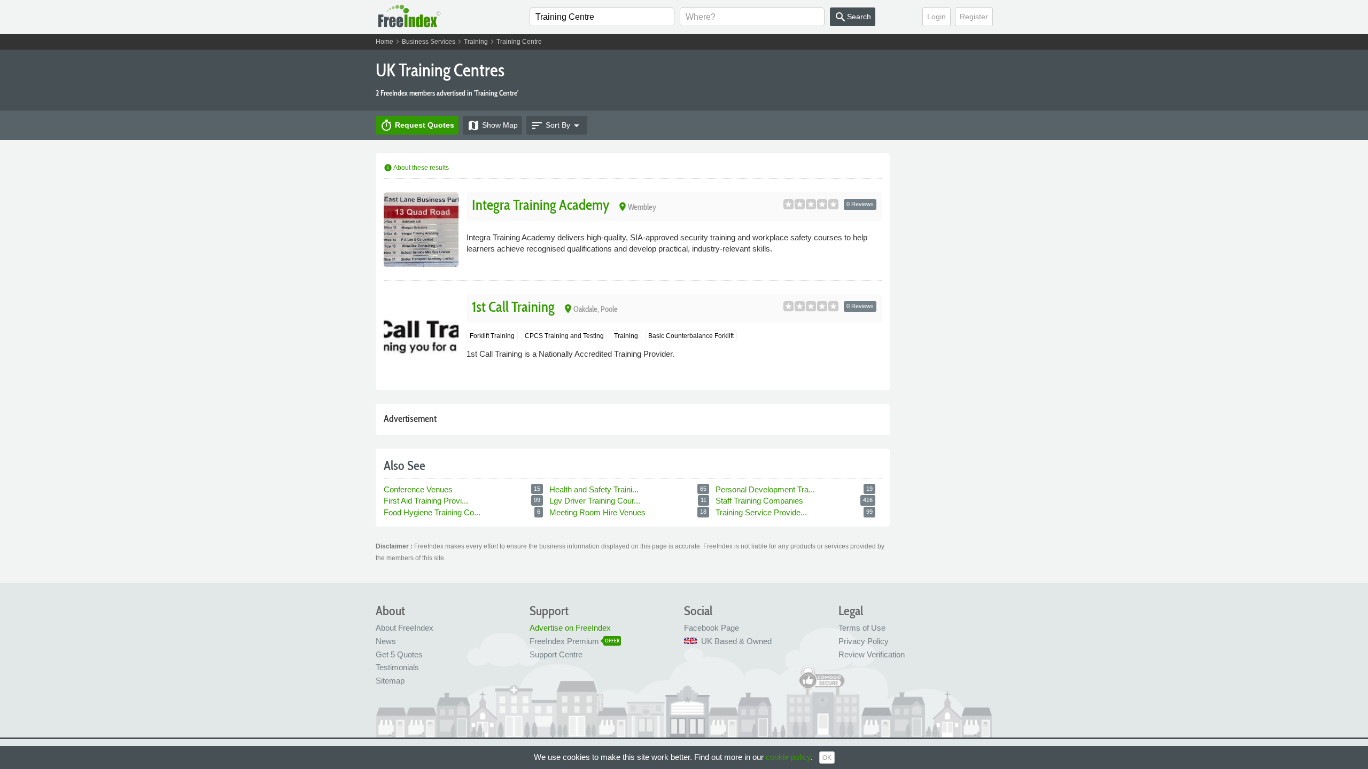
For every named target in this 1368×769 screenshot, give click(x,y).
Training (476, 41)
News (386, 641)
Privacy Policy (863, 641)
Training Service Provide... (762, 512)
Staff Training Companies (760, 500)
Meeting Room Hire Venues (598, 512)
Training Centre (519, 41)
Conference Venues (419, 489)
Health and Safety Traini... (595, 489)
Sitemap (390, 680)
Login (936, 16)
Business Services (428, 41)
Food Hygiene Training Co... (433, 512)
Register (974, 16)
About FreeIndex (404, 627)
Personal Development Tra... (766, 489)
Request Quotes (417, 125)
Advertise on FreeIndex (570, 627)
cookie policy (788, 757)
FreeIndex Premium (564, 641)
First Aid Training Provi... (427, 500)
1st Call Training (513, 307)
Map (492, 125)
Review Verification (871, 654)
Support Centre (556, 654)
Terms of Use (861, 627)
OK (826, 758)
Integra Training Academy (540, 205)
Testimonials (397, 667)
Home (384, 41)
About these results (416, 167)
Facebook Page (711, 627)
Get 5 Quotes (399, 654)
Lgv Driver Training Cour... (595, 500)
